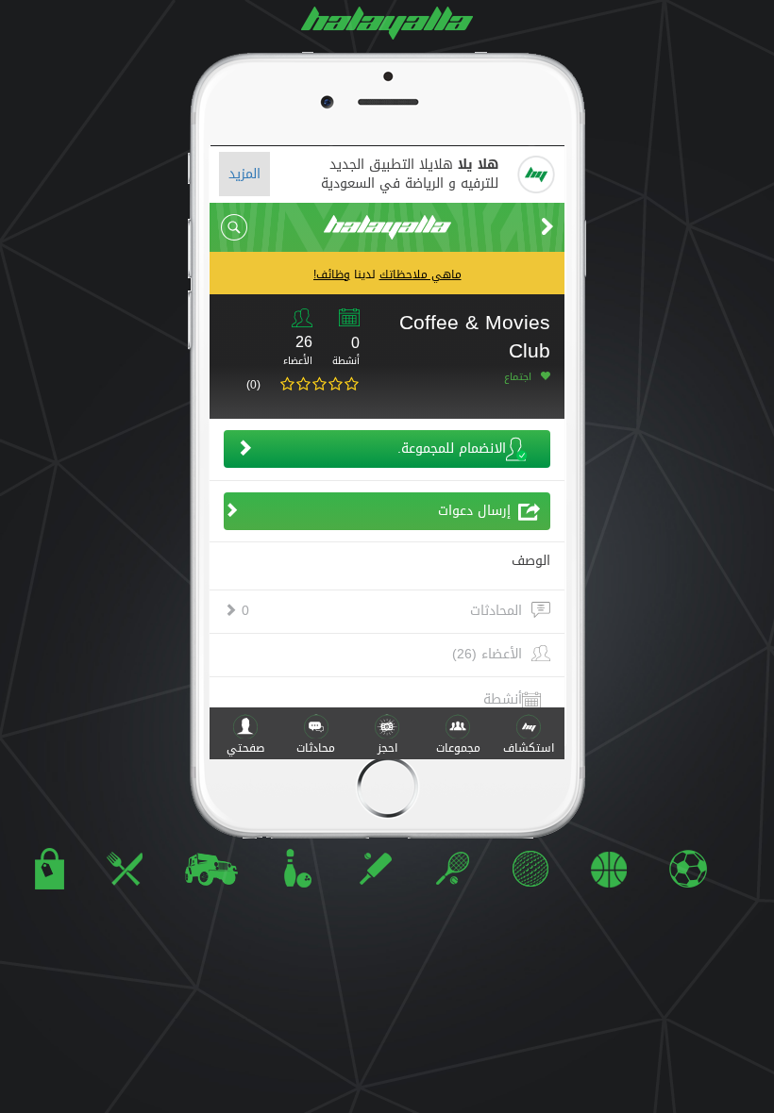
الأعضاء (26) (487, 654)
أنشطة (502, 699)
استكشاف (528, 748)
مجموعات (458, 748)
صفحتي (245, 748)
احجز (387, 748)
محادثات (315, 748)
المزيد (244, 174)
